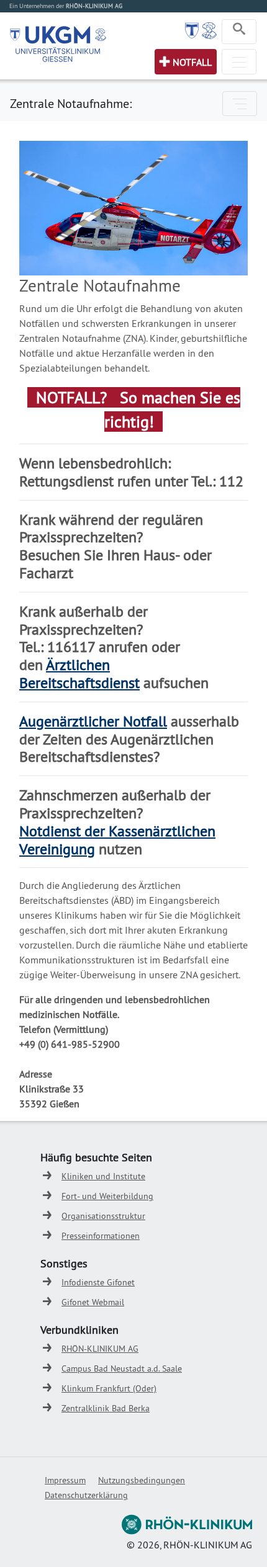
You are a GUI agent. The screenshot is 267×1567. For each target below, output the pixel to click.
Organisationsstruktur (103, 1215)
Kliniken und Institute (103, 1176)
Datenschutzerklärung (86, 1495)
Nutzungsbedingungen (141, 1480)
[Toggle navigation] (239, 31)
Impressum (65, 1480)
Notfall (192, 62)
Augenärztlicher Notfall (93, 721)
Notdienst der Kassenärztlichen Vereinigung (117, 839)
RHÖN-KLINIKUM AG (99, 1348)
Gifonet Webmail (92, 1302)
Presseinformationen (100, 1235)
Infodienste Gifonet (98, 1282)
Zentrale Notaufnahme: (71, 103)
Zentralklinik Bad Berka (105, 1408)
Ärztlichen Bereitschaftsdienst (79, 673)
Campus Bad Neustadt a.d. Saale (121, 1368)
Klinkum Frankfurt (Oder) (108, 1388)
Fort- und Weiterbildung (107, 1196)
